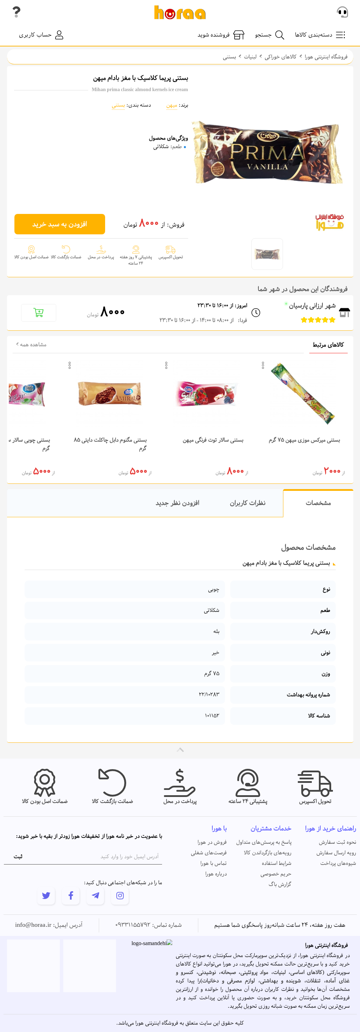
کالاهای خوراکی (281, 57)
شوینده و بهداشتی (280, 981)
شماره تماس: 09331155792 (148, 925)
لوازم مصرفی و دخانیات (228, 981)
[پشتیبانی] (342, 12)
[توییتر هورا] (46, 896)
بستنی (229, 57)
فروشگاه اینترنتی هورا (326, 57)
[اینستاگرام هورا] (120, 896)
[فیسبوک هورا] (70, 896)
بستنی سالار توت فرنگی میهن (213, 440)
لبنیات (250, 57)
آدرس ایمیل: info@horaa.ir (49, 925)
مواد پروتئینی (254, 972)
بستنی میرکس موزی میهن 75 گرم (304, 440)
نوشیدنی (207, 972)
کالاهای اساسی (306, 972)
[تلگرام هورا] (95, 896)
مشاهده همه (32, 345)
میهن (171, 105)
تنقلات (313, 981)
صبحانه (228, 972)
